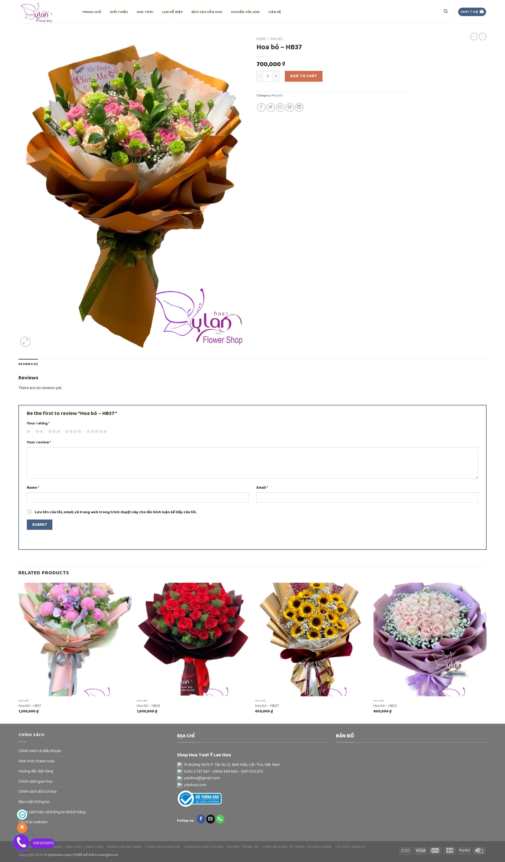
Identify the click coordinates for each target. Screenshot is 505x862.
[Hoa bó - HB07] (311, 639)
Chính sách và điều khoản (39, 751)
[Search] (446, 11)
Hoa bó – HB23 (385, 705)
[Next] (486, 652)
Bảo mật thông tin (34, 802)
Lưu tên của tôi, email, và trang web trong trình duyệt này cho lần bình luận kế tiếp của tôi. (116, 512)
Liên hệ (275, 12)
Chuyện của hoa (245, 12)
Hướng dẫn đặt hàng (35, 771)
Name (33, 488)
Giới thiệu (119, 12)
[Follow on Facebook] (201, 819)
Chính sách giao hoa (35, 781)
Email (262, 488)
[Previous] (19, 652)
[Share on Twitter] (270, 107)
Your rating (38, 423)
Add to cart (303, 76)
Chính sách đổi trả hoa (37, 791)
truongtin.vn (106, 855)
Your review (39, 442)
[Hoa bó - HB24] (193, 639)
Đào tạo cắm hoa (206, 12)
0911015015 (43, 843)
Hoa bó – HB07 (267, 705)
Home (261, 39)
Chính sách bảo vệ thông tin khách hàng (51, 812)
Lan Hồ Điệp (172, 12)
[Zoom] (25, 342)
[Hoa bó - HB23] (430, 639)
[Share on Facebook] (261, 107)
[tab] (28, 364)
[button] (252, 765)
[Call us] (220, 819)
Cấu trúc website (350, 847)
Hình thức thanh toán (36, 761)
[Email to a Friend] (280, 107)
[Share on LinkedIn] (299, 107)
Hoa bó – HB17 (29, 705)
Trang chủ (91, 12)
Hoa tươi (145, 12)
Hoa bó (276, 39)
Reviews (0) (28, 364)
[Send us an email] (210, 819)
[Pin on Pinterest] (289, 107)
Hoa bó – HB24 (148, 705)
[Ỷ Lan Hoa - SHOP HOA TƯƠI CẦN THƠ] (44, 12)
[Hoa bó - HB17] (75, 639)
